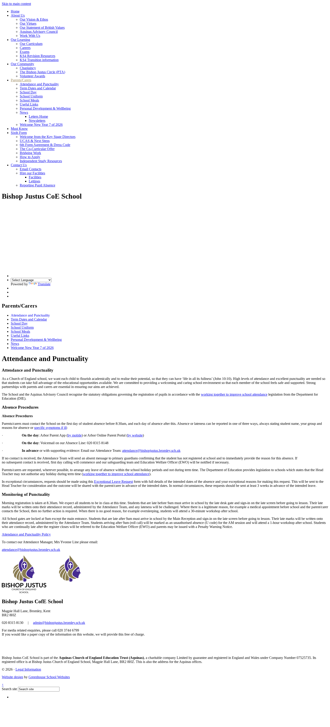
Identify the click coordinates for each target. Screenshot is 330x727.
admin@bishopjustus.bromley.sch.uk (59, 623)
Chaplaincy (28, 68)
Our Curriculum (31, 44)
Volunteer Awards (32, 76)
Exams (24, 52)
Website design (12, 677)
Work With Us (30, 36)
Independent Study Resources (41, 161)
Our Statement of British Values (42, 27)
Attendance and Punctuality (39, 84)
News (24, 112)
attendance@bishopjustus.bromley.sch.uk (151, 450)
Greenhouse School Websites (49, 677)
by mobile (75, 435)
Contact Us (19, 165)
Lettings (34, 181)
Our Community (22, 64)
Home (15, 11)
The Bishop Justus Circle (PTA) (42, 72)
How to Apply (30, 157)
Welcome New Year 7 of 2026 (41, 124)
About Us (18, 15)
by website (135, 435)
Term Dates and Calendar (38, 88)
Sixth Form (19, 133)
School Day (28, 92)
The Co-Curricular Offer (37, 149)
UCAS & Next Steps (35, 141)
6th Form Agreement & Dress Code (45, 145)
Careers (25, 48)
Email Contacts (30, 169)
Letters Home (38, 116)
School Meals (29, 100)
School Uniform (31, 96)
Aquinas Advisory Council (39, 31)
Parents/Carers (21, 80)
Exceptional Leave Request (113, 481)
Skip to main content (16, 4)
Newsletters (37, 120)
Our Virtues (28, 23)
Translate (44, 284)
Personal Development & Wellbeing (45, 108)
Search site (9, 689)
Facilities (35, 177)
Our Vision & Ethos (34, 19)
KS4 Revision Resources (37, 56)
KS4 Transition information (39, 60)
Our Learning (20, 40)
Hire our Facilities (32, 173)
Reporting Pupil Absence (37, 185)
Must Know (19, 129)
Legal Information (28, 669)
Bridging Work (30, 153)
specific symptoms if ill (50, 428)
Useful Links (29, 104)
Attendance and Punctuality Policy (26, 534)
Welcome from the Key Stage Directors (47, 137)
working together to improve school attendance (234, 394)
